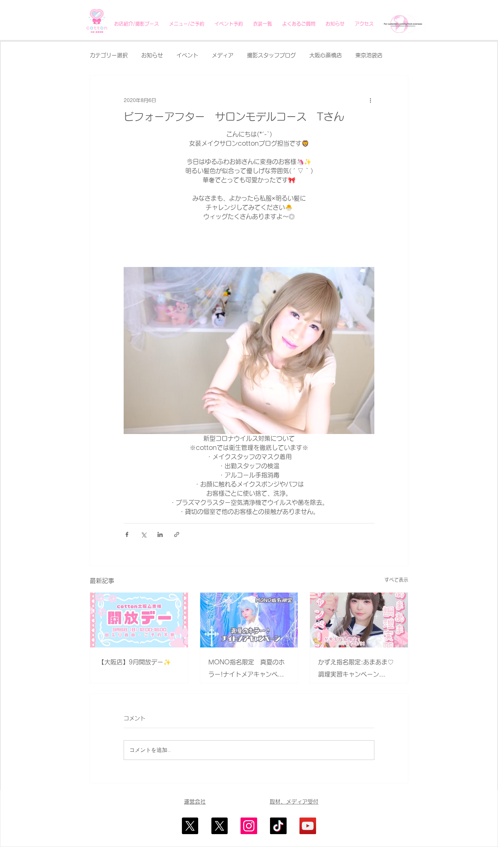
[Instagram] (249, 826)
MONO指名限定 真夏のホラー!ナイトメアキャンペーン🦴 (246, 669)
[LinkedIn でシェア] (160, 534)
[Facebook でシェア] (127, 534)
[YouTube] (307, 826)
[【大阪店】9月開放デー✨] (139, 620)
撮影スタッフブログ (271, 55)
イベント (187, 55)
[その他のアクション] (370, 100)
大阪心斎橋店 (325, 55)
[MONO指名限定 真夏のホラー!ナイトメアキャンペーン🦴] (249, 620)
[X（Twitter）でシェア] (143, 534)
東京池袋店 (368, 55)
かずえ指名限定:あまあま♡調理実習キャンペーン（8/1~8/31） (356, 669)
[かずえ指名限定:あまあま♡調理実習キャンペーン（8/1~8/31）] (359, 620)
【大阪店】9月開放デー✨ (134, 662)
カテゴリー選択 (109, 55)
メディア (222, 55)
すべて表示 (396, 579)
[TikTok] (278, 826)
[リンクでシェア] (176, 534)
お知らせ (152, 55)
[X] (190, 826)
